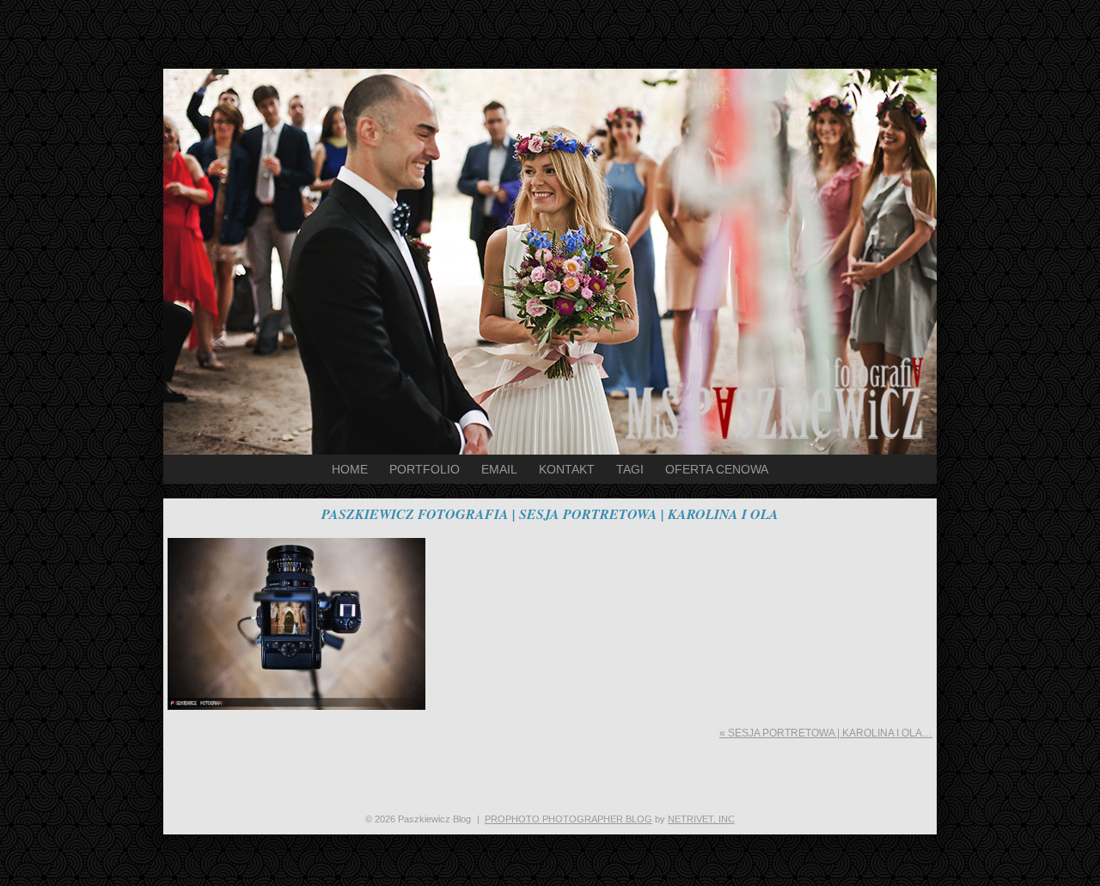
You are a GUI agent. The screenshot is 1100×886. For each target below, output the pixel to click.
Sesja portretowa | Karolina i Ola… (825, 733)
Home (350, 469)
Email (499, 469)
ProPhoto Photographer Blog (568, 819)
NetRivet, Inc (701, 819)
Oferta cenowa (716, 469)
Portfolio (424, 469)
